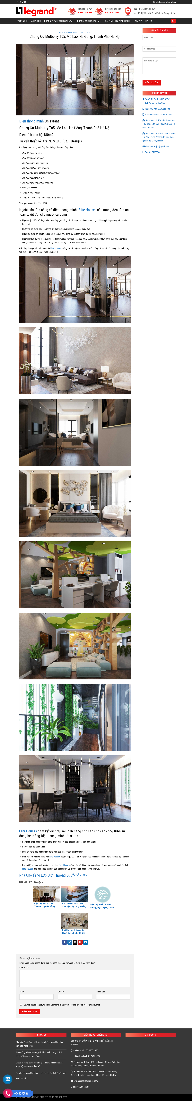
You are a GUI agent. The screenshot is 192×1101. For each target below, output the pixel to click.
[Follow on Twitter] (22, 2)
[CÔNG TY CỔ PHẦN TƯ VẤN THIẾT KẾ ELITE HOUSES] (36, 11)
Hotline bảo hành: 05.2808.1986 (158, 114)
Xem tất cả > (21, 1078)
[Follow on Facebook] (17, 2)
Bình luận (24, 967)
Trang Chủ (22, 21)
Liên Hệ (148, 21)
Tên (21, 992)
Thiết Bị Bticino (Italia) (88, 21)
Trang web (100, 992)
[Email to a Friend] (75, 942)
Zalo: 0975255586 (152, 152)
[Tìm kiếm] (173, 21)
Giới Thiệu (36, 21)
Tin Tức (138, 21)
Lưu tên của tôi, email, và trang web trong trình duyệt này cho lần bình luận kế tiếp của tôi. (62, 1005)
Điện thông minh (31, 121)
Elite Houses (87, 210)
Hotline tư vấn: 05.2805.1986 (85, 1050)
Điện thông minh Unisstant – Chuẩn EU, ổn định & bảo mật (41, 1073)
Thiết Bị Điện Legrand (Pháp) (58, 21)
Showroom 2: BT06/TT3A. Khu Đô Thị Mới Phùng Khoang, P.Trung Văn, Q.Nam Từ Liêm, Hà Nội (159, 137)
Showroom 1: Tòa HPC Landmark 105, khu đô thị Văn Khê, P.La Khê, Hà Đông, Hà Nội (159, 124)
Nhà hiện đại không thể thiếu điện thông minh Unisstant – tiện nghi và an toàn (40, 1044)
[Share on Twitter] (69, 942)
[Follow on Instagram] (20, 2)
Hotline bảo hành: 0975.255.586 (86, 1056)
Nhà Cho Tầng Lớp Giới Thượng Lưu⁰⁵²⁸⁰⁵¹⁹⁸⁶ (53, 875)
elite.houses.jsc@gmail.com (157, 146)
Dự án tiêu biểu (84, 32)
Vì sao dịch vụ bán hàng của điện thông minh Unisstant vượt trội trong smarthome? (39, 1064)
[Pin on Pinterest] (80, 942)
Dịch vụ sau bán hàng (68, 32)
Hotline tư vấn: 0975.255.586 (157, 108)
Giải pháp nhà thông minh (117, 21)
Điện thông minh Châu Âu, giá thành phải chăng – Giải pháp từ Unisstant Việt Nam (39, 1054)
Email (61, 992)
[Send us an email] (25, 2)
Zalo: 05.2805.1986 (81, 1087)
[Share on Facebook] (64, 942)
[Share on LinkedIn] (85, 942)
